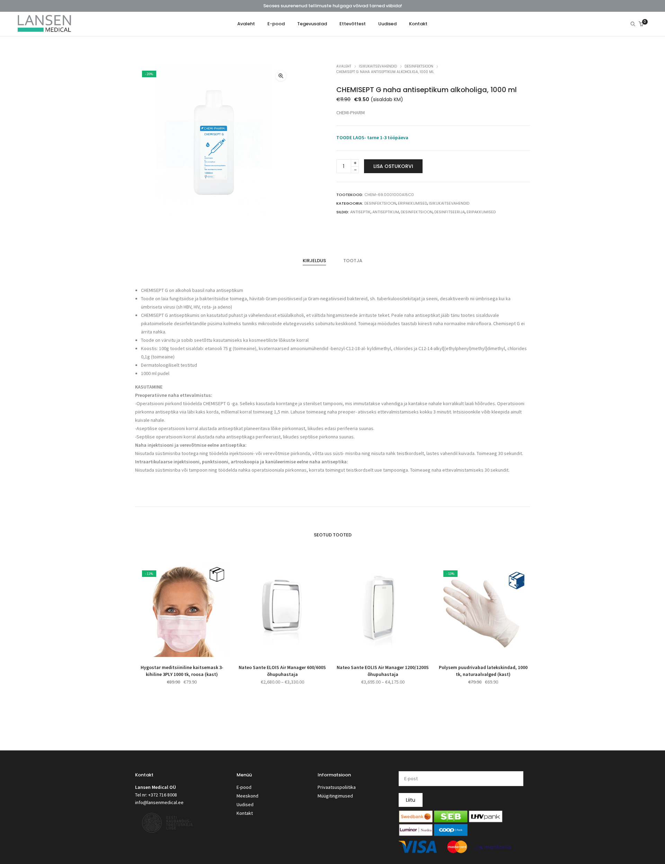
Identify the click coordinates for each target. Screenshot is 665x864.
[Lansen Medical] (44, 29)
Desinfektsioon (419, 66)
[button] (281, 76)
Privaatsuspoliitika (337, 787)
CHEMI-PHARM (350, 112)
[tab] (314, 260)
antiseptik (360, 212)
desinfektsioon (417, 212)
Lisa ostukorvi (393, 166)
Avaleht (343, 66)
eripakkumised (481, 212)
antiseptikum (385, 212)
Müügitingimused (335, 796)
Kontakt (245, 813)
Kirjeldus (314, 260)
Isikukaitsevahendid (378, 66)
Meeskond (247, 796)
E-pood (244, 787)
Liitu (410, 799)
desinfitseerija (449, 212)
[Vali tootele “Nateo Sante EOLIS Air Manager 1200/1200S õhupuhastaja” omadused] (375, 648)
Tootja (352, 260)
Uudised (245, 804)
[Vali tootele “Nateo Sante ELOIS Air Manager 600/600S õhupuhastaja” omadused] (274, 648)
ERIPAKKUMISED (412, 203)
